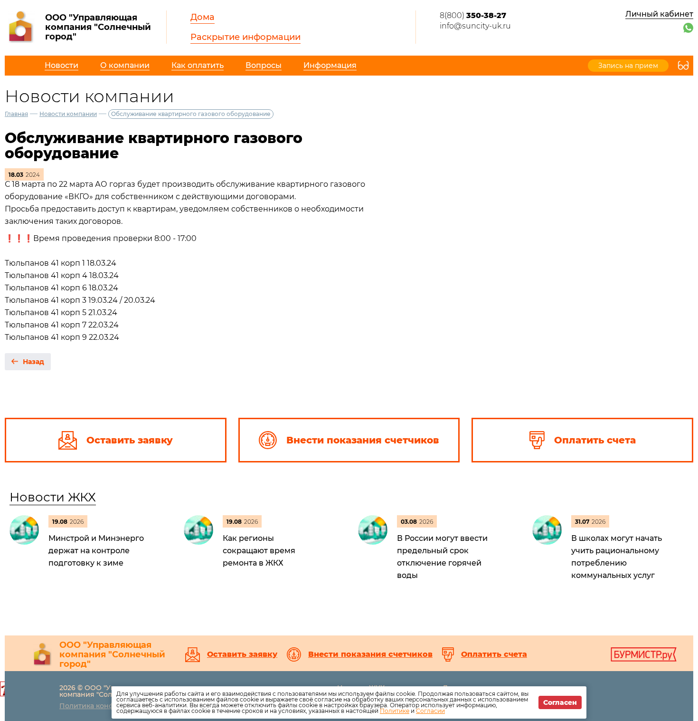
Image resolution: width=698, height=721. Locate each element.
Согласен (560, 702)
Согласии (430, 710)
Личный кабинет (659, 14)
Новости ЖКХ (52, 497)
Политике (394, 710)
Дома (202, 17)
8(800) (473, 15)
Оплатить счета (494, 654)
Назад (33, 361)
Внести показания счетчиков (370, 654)
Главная (16, 113)
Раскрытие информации (245, 37)
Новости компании (68, 113)
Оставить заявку (242, 654)
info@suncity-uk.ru (475, 25)
